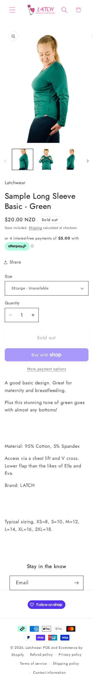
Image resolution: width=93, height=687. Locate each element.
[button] (12, 10)
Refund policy (41, 654)
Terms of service (33, 663)
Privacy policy (70, 654)
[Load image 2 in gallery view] (46, 159)
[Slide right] (88, 161)
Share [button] (15, 262)
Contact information (49, 672)
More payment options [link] (46, 369)
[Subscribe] (76, 583)
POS (46, 647)
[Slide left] (5, 161)
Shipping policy (66, 663)
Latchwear (34, 647)
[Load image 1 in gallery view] (22, 159)
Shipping (35, 228)
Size (8, 276)
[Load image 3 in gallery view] (70, 159)
